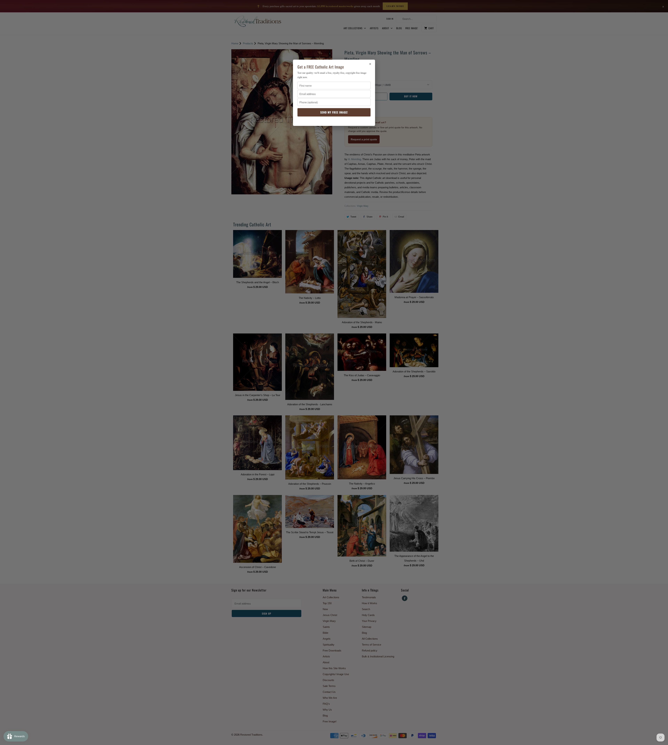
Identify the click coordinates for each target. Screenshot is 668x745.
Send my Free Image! (334, 112)
